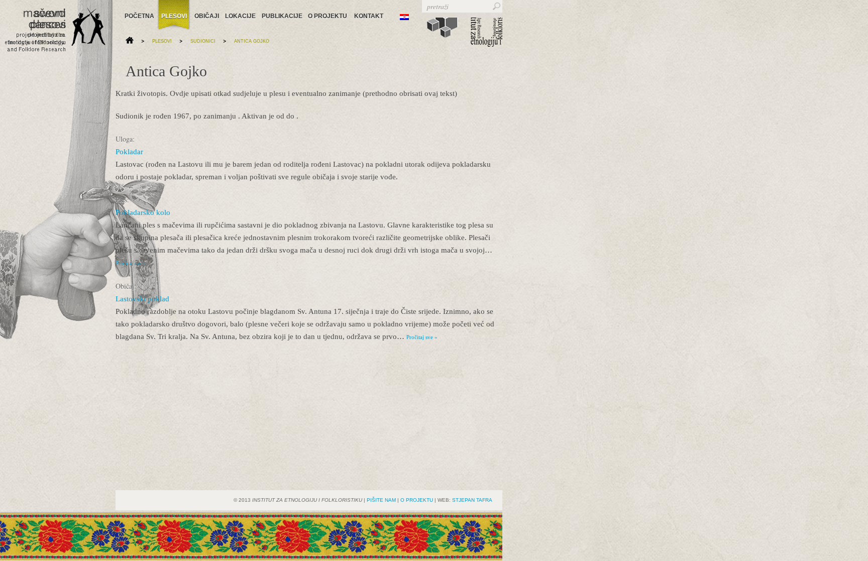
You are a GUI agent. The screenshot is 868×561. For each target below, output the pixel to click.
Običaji (205, 16)
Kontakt (368, 16)
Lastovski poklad (142, 299)
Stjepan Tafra (472, 500)
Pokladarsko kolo (143, 212)
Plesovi (173, 16)
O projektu (327, 16)
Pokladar (129, 152)
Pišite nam (381, 500)
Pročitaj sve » (131, 263)
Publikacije (281, 16)
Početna (139, 16)
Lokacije (239, 16)
